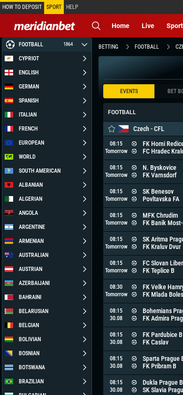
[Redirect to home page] (44, 25)
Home (121, 25)
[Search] (96, 26)
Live (148, 25)
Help (72, 7)
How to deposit (22, 7)
